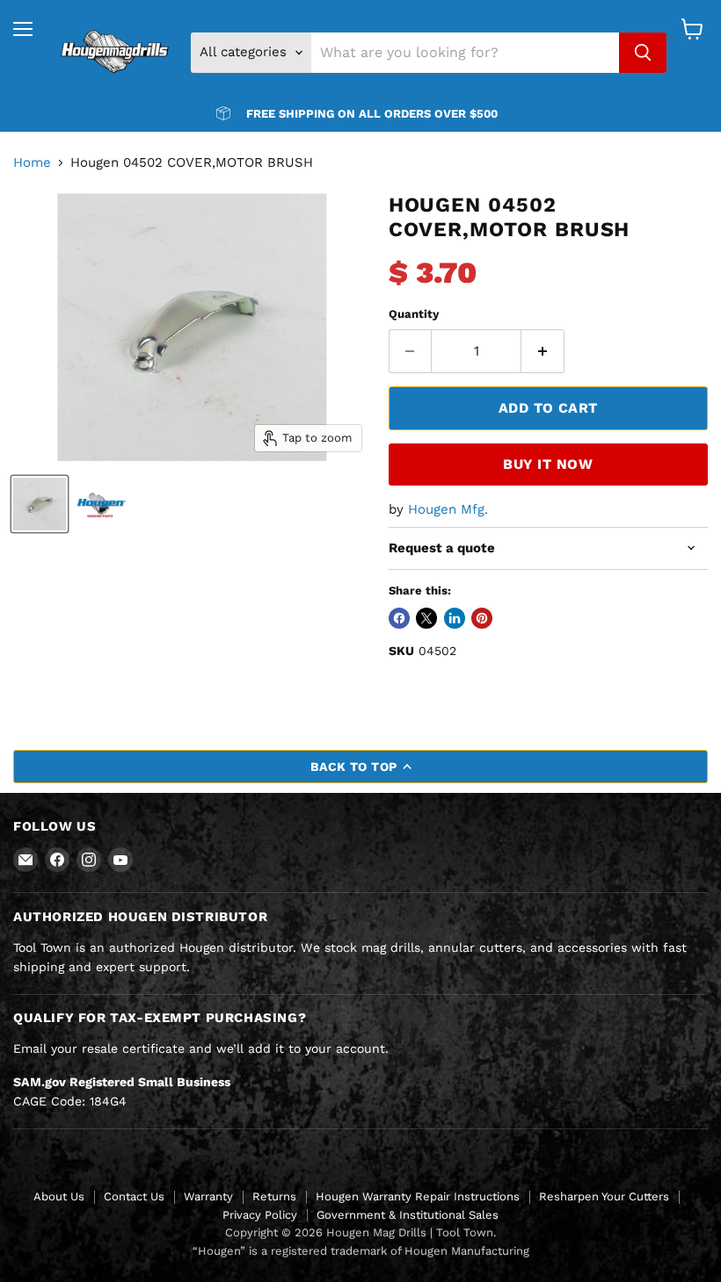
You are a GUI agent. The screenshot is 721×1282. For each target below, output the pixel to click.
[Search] (642, 52)
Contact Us (134, 1196)
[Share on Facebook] (399, 618)
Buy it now (548, 464)
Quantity (414, 313)
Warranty (208, 1196)
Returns (274, 1196)
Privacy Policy (259, 1214)
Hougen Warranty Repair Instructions (418, 1196)
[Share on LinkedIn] (454, 618)
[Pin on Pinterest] (481, 618)
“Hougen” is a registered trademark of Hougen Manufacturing (361, 1250)
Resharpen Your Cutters (604, 1196)
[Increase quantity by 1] (542, 351)
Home (32, 162)
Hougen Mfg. (448, 509)
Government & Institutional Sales (408, 1214)
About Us (58, 1196)
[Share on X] (426, 618)
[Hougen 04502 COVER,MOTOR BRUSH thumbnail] (39, 504)
